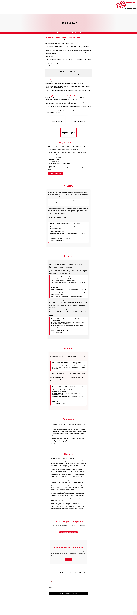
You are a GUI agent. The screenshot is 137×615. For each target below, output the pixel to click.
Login (84, 32)
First (49, 578)
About (76, 32)
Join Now (68, 559)
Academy (53, 32)
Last (69, 578)
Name (50, 575)
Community (71, 32)
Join (80, 32)
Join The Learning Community (55, 173)
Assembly (59, 32)
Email (50, 581)
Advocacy (65, 32)
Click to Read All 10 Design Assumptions (68, 532)
